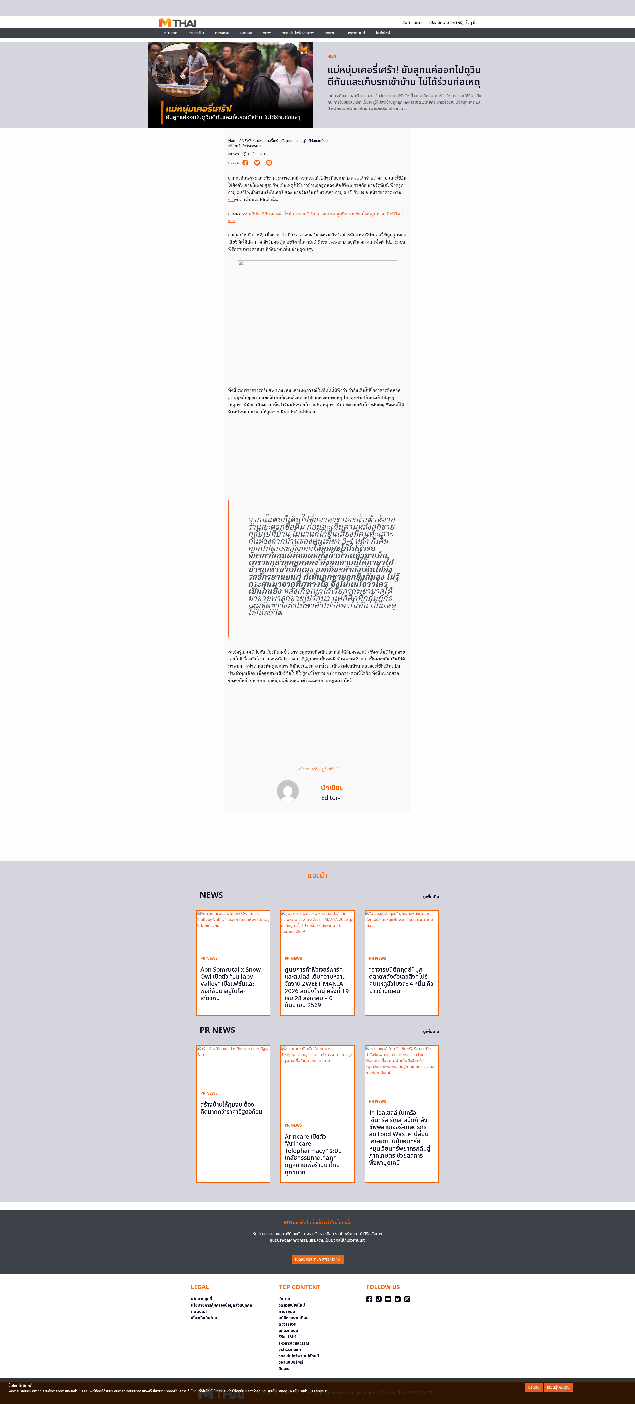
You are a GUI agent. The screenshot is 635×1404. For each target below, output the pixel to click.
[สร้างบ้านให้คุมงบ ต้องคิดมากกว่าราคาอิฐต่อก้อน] (233, 1066)
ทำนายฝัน (196, 33)
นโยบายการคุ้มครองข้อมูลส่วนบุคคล (221, 1305)
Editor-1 (332, 798)
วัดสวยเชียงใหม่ (292, 1305)
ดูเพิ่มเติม (431, 897)
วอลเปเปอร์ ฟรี (291, 1362)
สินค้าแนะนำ (412, 23)
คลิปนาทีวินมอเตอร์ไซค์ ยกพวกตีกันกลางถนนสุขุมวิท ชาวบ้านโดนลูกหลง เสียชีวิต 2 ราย (316, 218)
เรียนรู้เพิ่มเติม (558, 1387)
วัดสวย (330, 33)
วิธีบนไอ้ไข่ (287, 1337)
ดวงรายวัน (287, 1324)
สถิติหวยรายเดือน (294, 1318)
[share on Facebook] (246, 163)
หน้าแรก (170, 33)
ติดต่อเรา (199, 1312)
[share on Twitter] (258, 163)
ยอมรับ (534, 1387)
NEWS (332, 56)
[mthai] (177, 22)
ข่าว (231, 200)
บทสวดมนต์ (355, 33)
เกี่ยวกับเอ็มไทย (204, 1318)
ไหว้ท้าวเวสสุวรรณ (294, 1343)
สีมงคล (285, 1369)
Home (233, 140)
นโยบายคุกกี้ (201, 1299)
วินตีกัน (330, 769)
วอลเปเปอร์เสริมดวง (298, 33)
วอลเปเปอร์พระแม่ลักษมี (299, 1356)
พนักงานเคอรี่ (308, 769)
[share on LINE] (269, 163)
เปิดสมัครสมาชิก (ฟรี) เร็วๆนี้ (317, 1259)
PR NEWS (209, 959)
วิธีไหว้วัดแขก (290, 1350)
